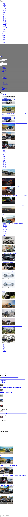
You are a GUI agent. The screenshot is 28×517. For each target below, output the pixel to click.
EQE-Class (4, 20)
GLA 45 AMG (5, 229)
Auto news (3, 67)
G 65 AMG (4, 25)
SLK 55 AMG (5, 234)
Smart (2, 33)
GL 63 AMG (4, 26)
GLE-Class (4, 10)
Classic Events (5, 84)
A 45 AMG (4, 21)
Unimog (4, 350)
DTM (4, 85)
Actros (4, 346)
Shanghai (4, 75)
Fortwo (4, 290)
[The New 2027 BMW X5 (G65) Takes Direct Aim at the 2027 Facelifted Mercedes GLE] (6, 503)
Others (4, 80)
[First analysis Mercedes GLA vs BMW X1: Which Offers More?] (8, 148)
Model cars (5, 88)
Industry (4, 69)
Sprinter (4, 37)
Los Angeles (5, 78)
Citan (4, 344)
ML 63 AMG (4, 231)
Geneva (4, 73)
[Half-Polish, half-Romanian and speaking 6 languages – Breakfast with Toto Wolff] (1, 417)
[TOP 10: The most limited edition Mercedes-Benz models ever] (1, 391)
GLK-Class (4, 158)
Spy (2, 81)
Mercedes (3, 2)
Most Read (3, 382)
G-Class (4, 7)
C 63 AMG (4, 22)
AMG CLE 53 (5, 225)
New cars (4, 68)
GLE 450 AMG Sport (5, 27)
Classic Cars (5, 83)
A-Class (4, 3)
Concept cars (1, 380)
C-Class (4, 4)
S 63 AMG (4, 29)
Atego (4, 348)
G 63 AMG (4, 227)
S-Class (4, 13)
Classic (3, 82)
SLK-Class (4, 162)
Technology (5, 70)
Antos (4, 38)
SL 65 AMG (4, 31)
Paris (4, 77)
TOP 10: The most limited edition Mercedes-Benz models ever (10, 392)
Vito (3, 36)
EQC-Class (4, 18)
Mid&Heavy (3, 35)
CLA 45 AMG (5, 23)
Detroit (4, 72)
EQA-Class (4, 164)
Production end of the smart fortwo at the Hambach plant (9, 253)
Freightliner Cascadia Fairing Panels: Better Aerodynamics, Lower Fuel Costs (12, 326)
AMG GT (4, 32)
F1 (3, 86)
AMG (2, 168)
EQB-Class (4, 17)
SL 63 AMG (4, 30)
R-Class (4, 160)
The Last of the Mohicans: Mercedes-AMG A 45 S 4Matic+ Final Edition (11, 186)
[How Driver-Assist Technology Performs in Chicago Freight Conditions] (8, 316)
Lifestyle (3, 87)
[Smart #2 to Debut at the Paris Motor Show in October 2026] (8, 243)
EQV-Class (4, 166)
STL (3, 41)
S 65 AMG (4, 232)
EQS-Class (4, 19)
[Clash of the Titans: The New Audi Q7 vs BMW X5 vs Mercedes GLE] (6, 493)
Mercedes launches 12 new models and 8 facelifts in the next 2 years (11, 397)
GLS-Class (4, 11)
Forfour (4, 34)
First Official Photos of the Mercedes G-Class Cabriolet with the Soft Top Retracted (12, 223)
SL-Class (4, 14)
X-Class (4, 16)
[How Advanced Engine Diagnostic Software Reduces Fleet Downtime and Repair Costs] (8, 307)
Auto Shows (3, 71)
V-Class (4, 15)
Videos (3, 89)
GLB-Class (4, 156)
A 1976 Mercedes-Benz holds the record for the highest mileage (10, 387)
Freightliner (4, 42)
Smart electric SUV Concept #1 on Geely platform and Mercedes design (11, 271)
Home (1, 373)
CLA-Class (4, 5)
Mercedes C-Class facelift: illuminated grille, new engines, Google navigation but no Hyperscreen (14, 123)
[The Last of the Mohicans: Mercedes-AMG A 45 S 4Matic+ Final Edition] (8, 185)
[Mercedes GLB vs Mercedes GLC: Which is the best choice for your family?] (1, 401)
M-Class (4, 12)
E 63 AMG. (4, 24)
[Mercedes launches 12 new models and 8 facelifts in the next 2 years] (1, 396)
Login (1, 56)
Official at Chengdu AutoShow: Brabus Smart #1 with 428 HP (10, 262)
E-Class (4, 6)
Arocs (4, 39)
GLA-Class (4, 8)
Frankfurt (4, 76)
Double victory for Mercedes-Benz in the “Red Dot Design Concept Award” (12, 379)
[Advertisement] (14, 49)
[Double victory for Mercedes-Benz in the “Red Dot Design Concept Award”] (9, 377)
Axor (3, 40)
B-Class (4, 151)
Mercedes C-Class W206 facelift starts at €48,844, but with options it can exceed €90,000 (13, 104)
